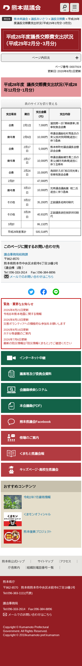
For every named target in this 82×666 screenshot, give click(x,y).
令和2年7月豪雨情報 (37, 497)
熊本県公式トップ (13, 561)
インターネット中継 (33, 358)
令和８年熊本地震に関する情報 (23, 314)
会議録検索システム (33, 390)
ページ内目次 (41, 57)
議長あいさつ (39, 19)
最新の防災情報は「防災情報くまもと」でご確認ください (38, 343)
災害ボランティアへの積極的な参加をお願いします (34, 323)
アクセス (65, 561)
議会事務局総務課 (16, 254)
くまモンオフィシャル (37, 514)
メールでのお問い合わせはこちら (32, 276)
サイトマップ (45, 561)
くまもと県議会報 (32, 453)
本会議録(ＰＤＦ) (31, 405)
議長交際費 (58, 19)
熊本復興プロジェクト (38, 531)
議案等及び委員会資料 (36, 374)
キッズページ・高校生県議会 (39, 469)
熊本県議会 (21, 19)
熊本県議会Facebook (35, 421)
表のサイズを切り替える (41, 103)
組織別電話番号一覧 (40, 567)
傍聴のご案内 (29, 437)
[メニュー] (74, 7)
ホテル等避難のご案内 (17, 333)
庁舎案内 (14, 567)
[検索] (64, 7)
